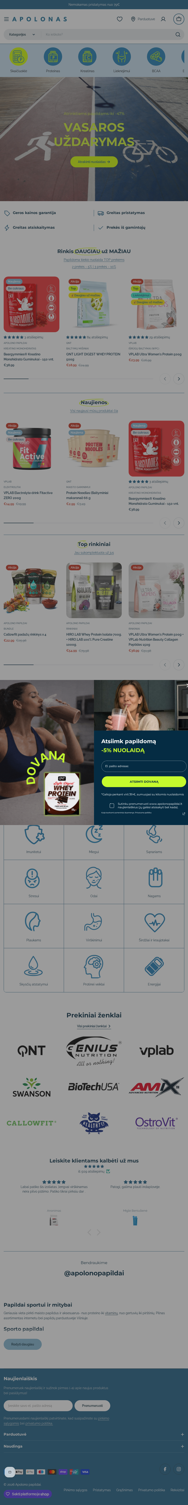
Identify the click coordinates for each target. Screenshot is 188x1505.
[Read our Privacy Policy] (184, 814)
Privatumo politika (143, 812)
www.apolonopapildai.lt (165, 803)
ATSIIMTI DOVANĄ (144, 781)
